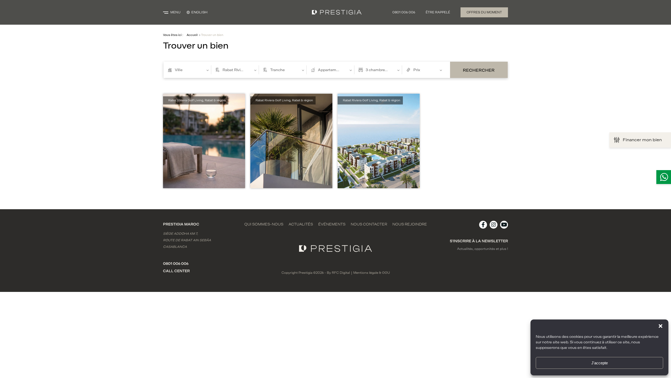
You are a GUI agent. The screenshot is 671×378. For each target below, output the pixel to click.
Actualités (301, 224)
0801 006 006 (403, 12)
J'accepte (599, 363)
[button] (660, 326)
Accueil (192, 35)
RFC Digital (341, 273)
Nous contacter (369, 224)
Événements (331, 224)
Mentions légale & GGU (371, 273)
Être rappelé (438, 12)
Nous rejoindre (409, 224)
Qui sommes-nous (263, 224)
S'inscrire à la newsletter (479, 241)
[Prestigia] (337, 12)
